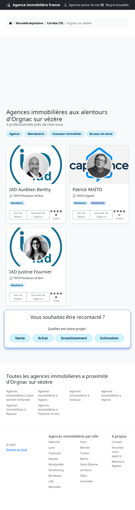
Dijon (83, 476)
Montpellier (56, 464)
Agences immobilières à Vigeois (48, 395)
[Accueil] (10, 23)
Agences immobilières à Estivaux (79, 395)
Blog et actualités (117, 5)
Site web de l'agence (38, 214)
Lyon (52, 447)
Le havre (85, 470)
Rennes (85, 447)
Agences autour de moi (84, 5)
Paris (83, 442)
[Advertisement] (67, 73)
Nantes (53, 459)
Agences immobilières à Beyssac (16, 409)
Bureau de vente (100, 134)
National (54, 442)
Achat (43, 338)
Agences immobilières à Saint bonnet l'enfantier (19, 395)
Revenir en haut (16, 450)
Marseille (55, 487)
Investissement (74, 338)
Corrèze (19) (55, 23)
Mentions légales (118, 464)
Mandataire (36, 134)
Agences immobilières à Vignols (111, 395)
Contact (117, 442)
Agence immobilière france (36, 4)
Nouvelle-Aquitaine (29, 23)
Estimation (109, 338)
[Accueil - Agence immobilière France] (20, 437)
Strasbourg (56, 470)
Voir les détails (18, 214)
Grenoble (86, 481)
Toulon (84, 453)
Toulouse (55, 453)
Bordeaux (55, 476)
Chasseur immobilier (66, 134)
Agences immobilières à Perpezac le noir (48, 409)
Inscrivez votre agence (118, 452)
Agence (14, 134)
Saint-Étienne (89, 464)
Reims (84, 459)
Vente (20, 338)
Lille (51, 481)
